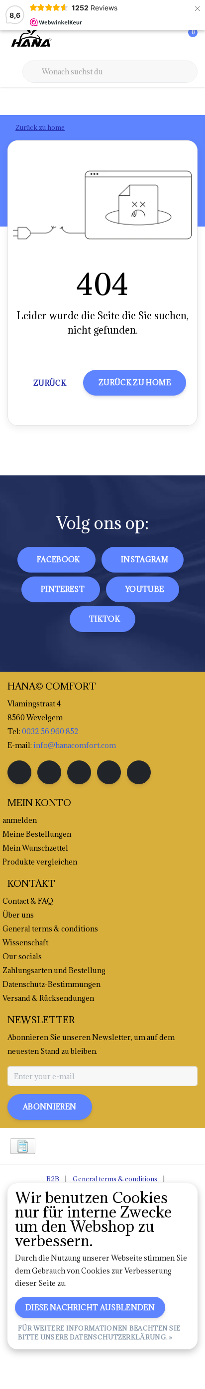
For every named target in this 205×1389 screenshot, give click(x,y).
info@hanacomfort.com (74, 745)
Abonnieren (50, 1106)
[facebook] (19, 772)
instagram (144, 559)
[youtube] (109, 772)
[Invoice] (22, 1146)
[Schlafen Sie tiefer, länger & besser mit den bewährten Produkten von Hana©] (30, 39)
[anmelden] (150, 39)
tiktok (104, 619)
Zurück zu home (135, 382)
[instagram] (49, 772)
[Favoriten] (169, 39)
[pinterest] (79, 772)
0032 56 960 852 (50, 731)
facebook (58, 559)
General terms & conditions (115, 1178)
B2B (52, 1178)
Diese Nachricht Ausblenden (90, 1307)
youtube (144, 589)
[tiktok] (139, 772)
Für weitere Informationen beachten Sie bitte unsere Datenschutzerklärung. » (99, 1332)
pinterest (63, 589)
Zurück (49, 383)
